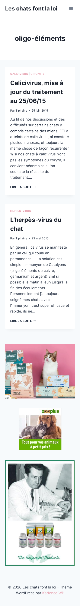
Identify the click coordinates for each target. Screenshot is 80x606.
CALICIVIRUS (19, 73)
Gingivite (37, 73)
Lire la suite (23, 187)
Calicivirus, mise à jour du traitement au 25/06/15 (36, 92)
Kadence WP (53, 593)
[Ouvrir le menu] (71, 8)
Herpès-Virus (20, 210)
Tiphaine (21, 110)
